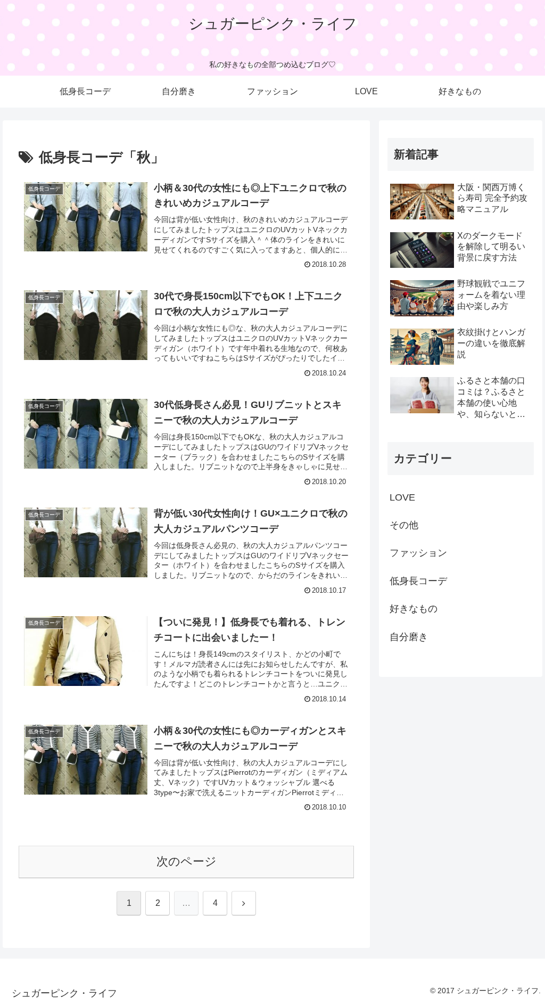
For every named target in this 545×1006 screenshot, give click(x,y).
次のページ (186, 861)
